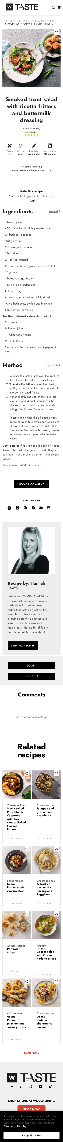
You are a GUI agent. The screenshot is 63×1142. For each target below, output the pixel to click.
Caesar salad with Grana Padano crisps (46, 955)
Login (32, 200)
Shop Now (31, 1109)
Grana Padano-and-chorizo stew (16, 887)
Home (12, 21)
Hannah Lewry (33, 128)
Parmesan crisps (13, 950)
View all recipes (23, 645)
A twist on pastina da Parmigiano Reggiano (44, 889)
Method (53, 211)
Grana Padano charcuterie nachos (44, 1022)
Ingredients (52, 365)
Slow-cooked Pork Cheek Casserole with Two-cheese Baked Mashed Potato (16, 818)
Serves (10, 151)
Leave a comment (31, 484)
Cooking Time (50, 151)
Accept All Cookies (31, 1135)
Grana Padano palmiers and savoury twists (16, 1022)
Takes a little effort (43, 21)
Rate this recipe (31, 191)
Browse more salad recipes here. (22, 465)
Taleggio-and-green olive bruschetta (46, 811)
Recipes (23, 21)
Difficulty (20, 151)
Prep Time (33, 151)
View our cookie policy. (15, 1126)
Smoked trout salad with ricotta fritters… (29, 23)
